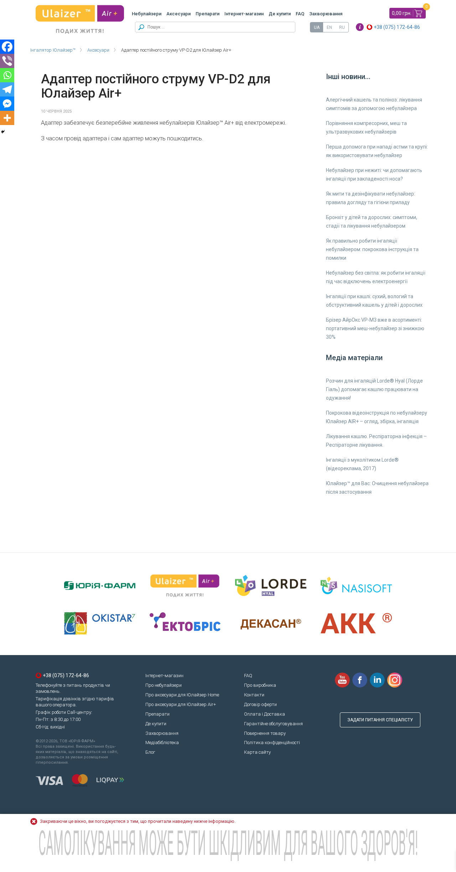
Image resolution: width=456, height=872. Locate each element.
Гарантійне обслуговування (273, 723)
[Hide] (3, 132)
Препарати (207, 13)
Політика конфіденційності (272, 742)
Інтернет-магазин (244, 13)
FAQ (300, 13)
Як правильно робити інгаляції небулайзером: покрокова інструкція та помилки (372, 249)
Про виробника (260, 685)
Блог (150, 752)
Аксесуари (178, 13)
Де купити (280, 13)
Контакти (254, 694)
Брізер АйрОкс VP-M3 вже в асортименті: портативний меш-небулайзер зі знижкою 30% (375, 328)
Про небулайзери (163, 685)
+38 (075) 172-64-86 (397, 27)
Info (360, 27)
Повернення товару (265, 733)
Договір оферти (260, 704)
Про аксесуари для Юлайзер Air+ (180, 704)
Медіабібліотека (162, 742)
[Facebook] (7, 47)
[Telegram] (7, 89)
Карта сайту (257, 752)
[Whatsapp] (7, 75)
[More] (7, 118)
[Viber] (7, 61)
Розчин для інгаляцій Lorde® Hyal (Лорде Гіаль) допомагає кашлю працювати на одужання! (374, 389)
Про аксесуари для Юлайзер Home (182, 694)
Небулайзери (146, 13)
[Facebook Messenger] (7, 104)
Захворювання (325, 13)
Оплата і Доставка (264, 714)
